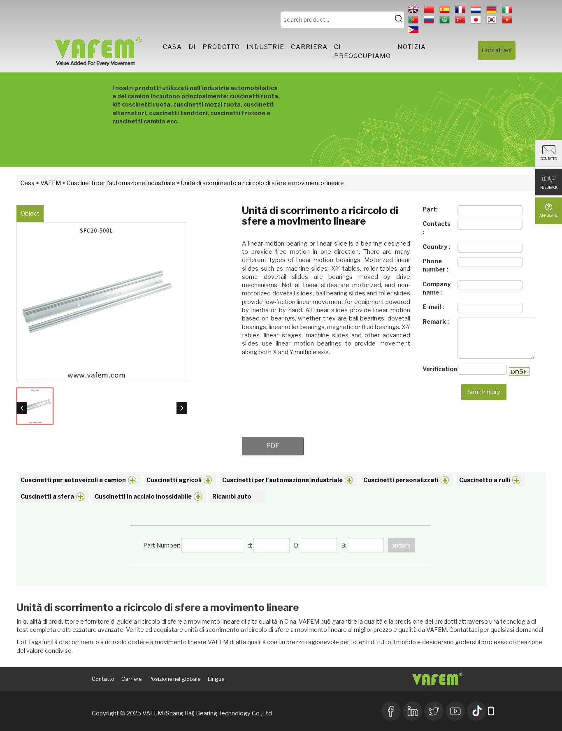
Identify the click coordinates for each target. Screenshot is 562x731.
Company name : (437, 288)
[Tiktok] (476, 710)
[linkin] (412, 710)
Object (30, 213)
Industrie (265, 47)
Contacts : (437, 227)
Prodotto (221, 47)
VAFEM (50, 182)
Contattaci (496, 49)
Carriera (309, 47)
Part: (430, 209)
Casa (172, 47)
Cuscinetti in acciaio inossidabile (143, 496)
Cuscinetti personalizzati (401, 479)
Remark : (436, 321)
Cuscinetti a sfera (47, 496)
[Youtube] (455, 710)
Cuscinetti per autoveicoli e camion (73, 479)
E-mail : (433, 306)
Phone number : (435, 265)
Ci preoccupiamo (362, 51)
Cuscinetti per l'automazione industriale (121, 182)
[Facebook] (391, 710)
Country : (436, 246)
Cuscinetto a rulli (484, 479)
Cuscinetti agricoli (174, 479)
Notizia (411, 47)
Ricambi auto (231, 496)
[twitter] (434, 710)
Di (192, 47)
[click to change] (519, 371)
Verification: (438, 368)
